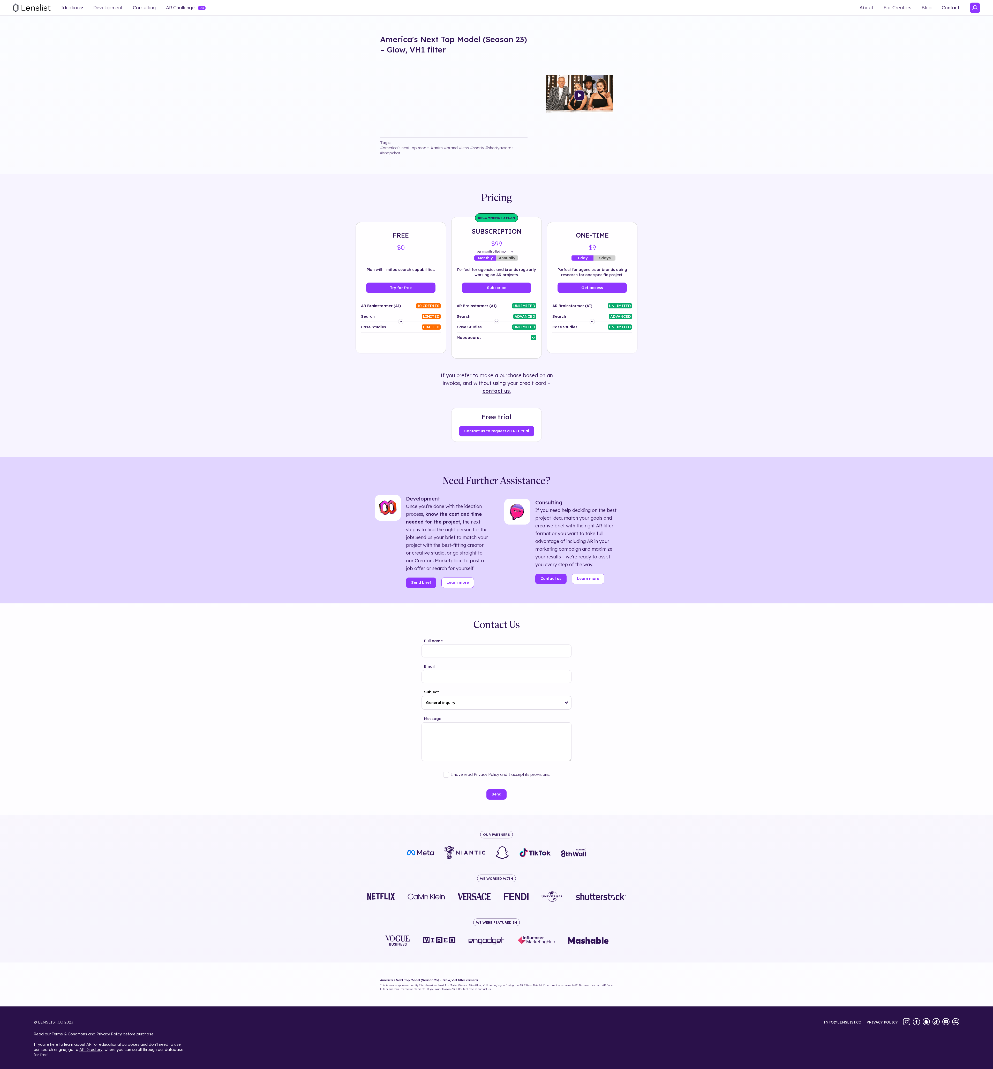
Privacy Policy (109, 1034)
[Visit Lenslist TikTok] (936, 1022)
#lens (464, 147)
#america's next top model (405, 147)
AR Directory (90, 1049)
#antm (437, 147)
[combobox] (496, 703)
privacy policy (882, 1022)
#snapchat (390, 152)
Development (108, 7)
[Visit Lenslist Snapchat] (926, 1022)
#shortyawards (499, 147)
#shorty (477, 147)
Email (429, 666)
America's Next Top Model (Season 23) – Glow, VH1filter (453, 44)
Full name (433, 640)
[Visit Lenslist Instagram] (906, 1022)
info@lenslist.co (842, 1022)
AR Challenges (181, 7)
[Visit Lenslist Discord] (946, 1022)
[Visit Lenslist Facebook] (916, 1022)
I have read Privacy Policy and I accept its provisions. (500, 774)
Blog (926, 7)
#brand (451, 147)
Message (432, 718)
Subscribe (496, 287)
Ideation (70, 7)
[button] (566, 702)
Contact (950, 7)
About (866, 7)
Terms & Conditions (69, 1034)
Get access (592, 287)
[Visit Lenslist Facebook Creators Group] (955, 1022)
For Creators (897, 7)
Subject (431, 691)
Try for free (401, 287)
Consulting (144, 7)
